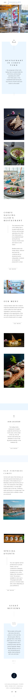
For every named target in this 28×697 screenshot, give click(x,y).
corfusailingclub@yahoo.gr (16, 688)
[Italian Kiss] (14, 153)
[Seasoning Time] (14, 124)
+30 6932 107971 (12, 686)
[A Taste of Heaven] (14, 183)
